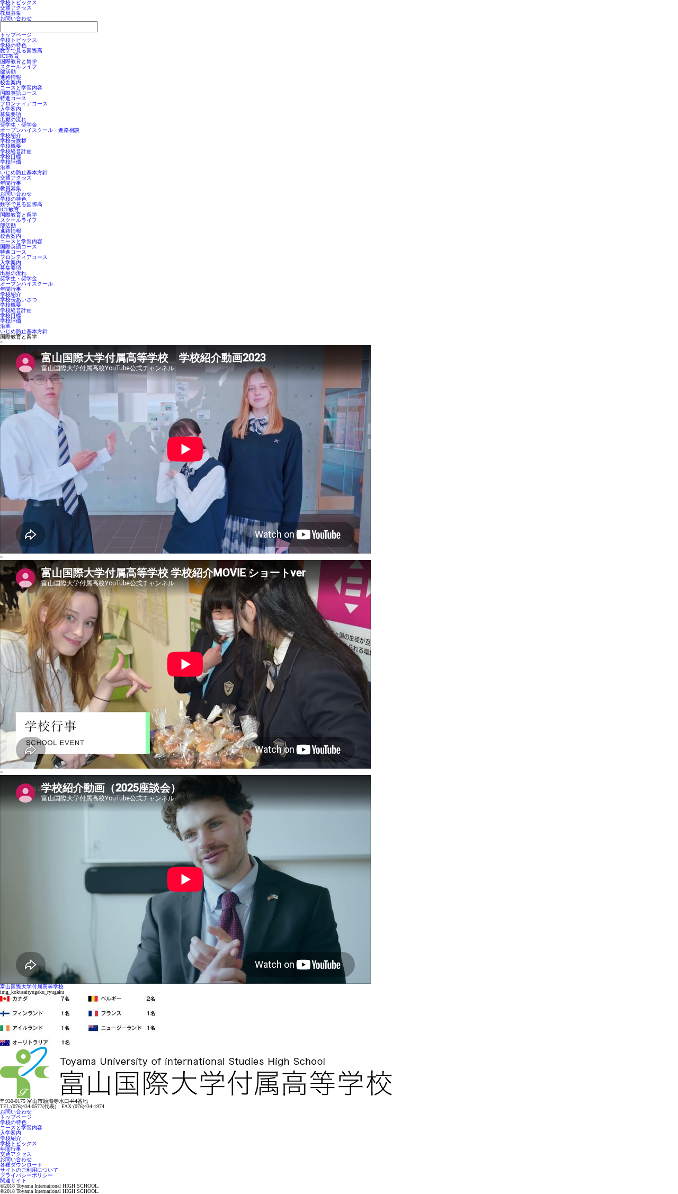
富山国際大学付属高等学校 (32, 987)
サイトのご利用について (29, 1170)
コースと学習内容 (21, 88)
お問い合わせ (16, 18)
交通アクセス (16, 8)
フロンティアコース (24, 103)
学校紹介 (10, 135)
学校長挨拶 (13, 141)
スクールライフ (18, 66)
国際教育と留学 (18, 61)
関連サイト (13, 1180)
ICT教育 (9, 56)
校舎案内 (10, 82)
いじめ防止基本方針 (24, 172)
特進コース (13, 98)
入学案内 (10, 109)
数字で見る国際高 (21, 51)
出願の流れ (13, 119)
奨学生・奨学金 (18, 125)
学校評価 (10, 162)
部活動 (8, 72)
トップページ (16, 35)
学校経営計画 (16, 151)
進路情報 (10, 77)
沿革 (5, 167)
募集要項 (10, 114)
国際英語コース (18, 93)
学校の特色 (13, 45)
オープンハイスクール (26, 284)
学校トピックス (18, 40)
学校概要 (10, 146)
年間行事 (10, 183)
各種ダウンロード (21, 1165)
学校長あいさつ (18, 299)
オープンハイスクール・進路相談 (39, 130)
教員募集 (10, 13)
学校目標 (10, 156)
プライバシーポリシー (26, 1175)
